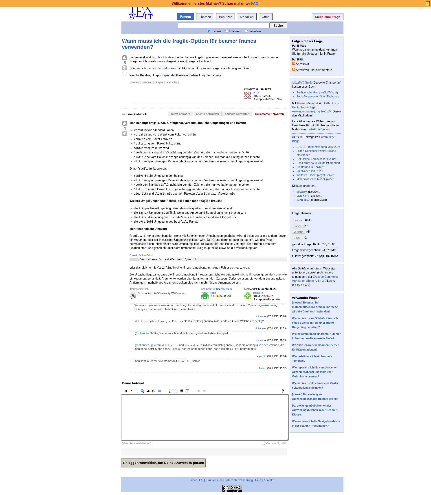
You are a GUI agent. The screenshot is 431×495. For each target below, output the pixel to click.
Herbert (262, 368)
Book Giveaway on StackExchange (318, 96)
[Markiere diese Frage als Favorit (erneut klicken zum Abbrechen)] (124, 73)
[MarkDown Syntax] (284, 391)
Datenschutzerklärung (238, 480)
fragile (159, 82)
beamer (147, 82)
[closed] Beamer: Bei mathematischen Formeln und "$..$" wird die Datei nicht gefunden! (315, 307)
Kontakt (269, 480)
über (194, 480)
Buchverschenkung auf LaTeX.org (317, 92)
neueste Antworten (237, 114)
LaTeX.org (303, 195)
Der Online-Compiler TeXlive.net (316, 159)
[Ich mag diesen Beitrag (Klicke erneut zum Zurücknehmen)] (124, 58)
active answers (180, 114)
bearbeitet (216, 289)
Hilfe (258, 480)
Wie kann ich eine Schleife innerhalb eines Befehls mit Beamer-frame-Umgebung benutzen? (315, 323)
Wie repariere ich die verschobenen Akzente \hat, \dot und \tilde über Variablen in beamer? (314, 372)
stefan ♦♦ (258, 292)
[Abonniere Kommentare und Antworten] (293, 69)
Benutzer (225, 17)
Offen (266, 17)
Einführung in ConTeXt (310, 167)
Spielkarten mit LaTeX (310, 171)
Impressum (214, 480)
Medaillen (247, 17)
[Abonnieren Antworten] (293, 63)
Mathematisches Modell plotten (315, 179)
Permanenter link (139, 289)
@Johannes (141, 333)
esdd (213, 292)
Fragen (185, 16)
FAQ (202, 480)
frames (135, 82)
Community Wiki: (276, 443)
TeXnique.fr (303, 199)
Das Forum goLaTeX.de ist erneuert (318, 163)
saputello (261, 356)
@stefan (156, 345)
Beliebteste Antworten (269, 114)
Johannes (260, 328)
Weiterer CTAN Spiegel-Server (315, 175)
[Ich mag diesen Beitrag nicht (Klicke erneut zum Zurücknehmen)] (124, 68)
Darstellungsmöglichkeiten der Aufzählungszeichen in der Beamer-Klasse (315, 410)
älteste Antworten (207, 114)
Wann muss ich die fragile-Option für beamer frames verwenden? (189, 44)
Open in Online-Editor (141, 255)
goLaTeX (302, 191)
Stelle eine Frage (328, 17)
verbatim (172, 82)
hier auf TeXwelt (157, 68)
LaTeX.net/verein (319, 129)
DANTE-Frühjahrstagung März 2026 (319, 146)
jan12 (256, 92)
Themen (205, 17)
